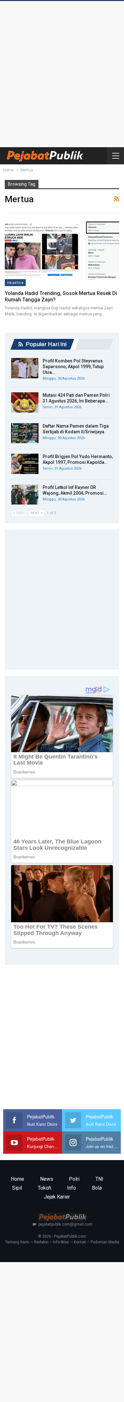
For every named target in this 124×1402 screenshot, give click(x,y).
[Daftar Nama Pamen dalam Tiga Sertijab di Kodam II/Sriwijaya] (24, 433)
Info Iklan (61, 1242)
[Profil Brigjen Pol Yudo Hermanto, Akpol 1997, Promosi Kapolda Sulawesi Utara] (24, 464)
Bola (97, 1188)
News (46, 1179)
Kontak (80, 1242)
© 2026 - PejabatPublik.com (62, 1236)
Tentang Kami (17, 1242)
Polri (74, 1179)
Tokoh (44, 1188)
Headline (15, 283)
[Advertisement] (62, 72)
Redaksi (41, 1242)
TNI (99, 1179)
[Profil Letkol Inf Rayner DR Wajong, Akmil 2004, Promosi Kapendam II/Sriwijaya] (24, 495)
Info (71, 1188)
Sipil (17, 1188)
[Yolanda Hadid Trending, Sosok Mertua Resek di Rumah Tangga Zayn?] (62, 253)
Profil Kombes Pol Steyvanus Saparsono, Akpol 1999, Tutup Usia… (73, 366)
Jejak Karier (57, 1197)
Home (17, 1179)
